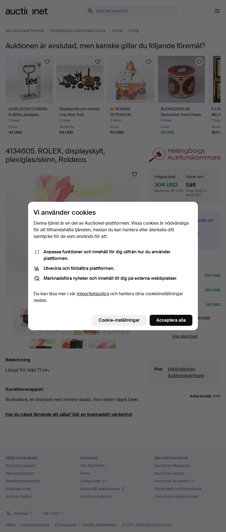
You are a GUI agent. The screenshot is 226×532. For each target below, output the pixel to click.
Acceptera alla (171, 320)
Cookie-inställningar (119, 320)
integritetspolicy (93, 294)
